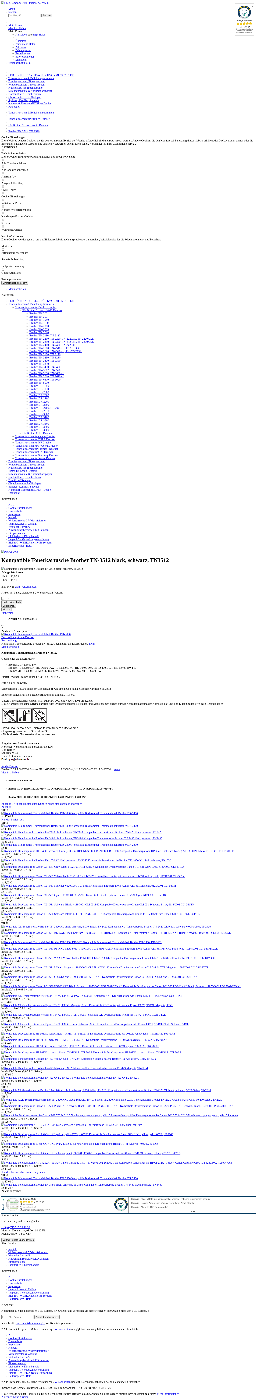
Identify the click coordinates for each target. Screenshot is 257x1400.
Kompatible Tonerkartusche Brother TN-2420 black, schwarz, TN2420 (123, 832)
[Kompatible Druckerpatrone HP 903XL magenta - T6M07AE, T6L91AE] (43, 1039)
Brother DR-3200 (39, 420)
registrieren (39, 34)
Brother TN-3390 (39, 363)
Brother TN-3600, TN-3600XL (46, 373)
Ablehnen (7, 1396)
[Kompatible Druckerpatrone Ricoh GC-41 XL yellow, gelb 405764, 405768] (45, 1134)
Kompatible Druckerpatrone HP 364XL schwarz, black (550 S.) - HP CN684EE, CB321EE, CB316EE (176, 851)
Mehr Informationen (168, 1393)
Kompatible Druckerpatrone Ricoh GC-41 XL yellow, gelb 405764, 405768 (131, 1134)
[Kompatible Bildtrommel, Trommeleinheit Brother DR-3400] (36, 634)
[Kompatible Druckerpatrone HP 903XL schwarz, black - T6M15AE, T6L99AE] (47, 1052)
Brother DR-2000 (39, 392)
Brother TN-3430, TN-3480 (44, 366)
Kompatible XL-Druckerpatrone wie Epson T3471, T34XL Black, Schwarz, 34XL (143, 1024)
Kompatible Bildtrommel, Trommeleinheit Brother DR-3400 (104, 813)
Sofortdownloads (24, 56)
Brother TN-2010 (39, 332)
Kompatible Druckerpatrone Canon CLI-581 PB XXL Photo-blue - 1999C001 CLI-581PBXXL (164, 948)
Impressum (14, 514)
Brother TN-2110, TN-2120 (44, 335)
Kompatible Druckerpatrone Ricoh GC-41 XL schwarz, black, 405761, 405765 (136, 1153)
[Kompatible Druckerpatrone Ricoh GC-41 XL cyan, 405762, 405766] (41, 1143)
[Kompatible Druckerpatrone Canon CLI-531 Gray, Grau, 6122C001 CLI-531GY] (48, 866)
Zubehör (7, 803)
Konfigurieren (20, 1396)
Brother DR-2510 (39, 411)
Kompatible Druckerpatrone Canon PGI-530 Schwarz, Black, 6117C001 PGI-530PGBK (152, 913)
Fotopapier (14, 492)
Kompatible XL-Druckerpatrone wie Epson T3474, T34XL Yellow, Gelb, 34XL (138, 995)
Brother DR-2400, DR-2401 (45, 407)
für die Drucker (25, 637)
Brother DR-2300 (39, 404)
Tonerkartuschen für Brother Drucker (35, 307)
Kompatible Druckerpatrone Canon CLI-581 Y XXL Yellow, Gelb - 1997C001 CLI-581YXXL (163, 958)
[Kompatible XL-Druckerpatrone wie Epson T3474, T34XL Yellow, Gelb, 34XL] (47, 995)
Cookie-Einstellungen (20, 507)
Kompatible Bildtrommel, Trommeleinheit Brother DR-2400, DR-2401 (122, 942)
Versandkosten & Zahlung (22, 523)
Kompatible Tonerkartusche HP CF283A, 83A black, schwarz (107, 1124)
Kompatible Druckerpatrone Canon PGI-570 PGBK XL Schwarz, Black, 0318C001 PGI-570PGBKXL (177, 1105)
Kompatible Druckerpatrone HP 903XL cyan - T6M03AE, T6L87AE (120, 1046)
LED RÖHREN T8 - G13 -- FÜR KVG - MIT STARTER (41, 300)
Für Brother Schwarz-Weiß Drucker (42, 310)
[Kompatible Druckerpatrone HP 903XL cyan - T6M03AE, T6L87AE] (41, 1046)
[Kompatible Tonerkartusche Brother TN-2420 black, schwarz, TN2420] (42, 832)
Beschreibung (9, 637)
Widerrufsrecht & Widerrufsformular (28, 520)
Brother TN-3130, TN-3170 (44, 354)
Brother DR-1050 (39, 385)
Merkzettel (21, 59)
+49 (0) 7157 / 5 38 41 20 (15, 1227)
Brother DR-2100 (39, 398)
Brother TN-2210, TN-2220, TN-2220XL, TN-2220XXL (61, 338)
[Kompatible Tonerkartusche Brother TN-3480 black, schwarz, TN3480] (42, 838)
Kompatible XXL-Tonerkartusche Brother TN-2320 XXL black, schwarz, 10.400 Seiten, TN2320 (167, 1099)
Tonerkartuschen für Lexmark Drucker (36, 448)
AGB (11, 504)
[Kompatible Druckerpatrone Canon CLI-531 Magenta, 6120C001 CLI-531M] (45, 885)
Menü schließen (17, 28)
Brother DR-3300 (39, 423)
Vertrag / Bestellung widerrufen (18, 1240)
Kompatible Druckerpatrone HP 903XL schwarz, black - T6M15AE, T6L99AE (137, 1052)
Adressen (20, 47)
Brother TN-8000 (39, 382)
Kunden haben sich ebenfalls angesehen (60, 803)
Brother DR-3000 (39, 414)
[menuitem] (132, 8)
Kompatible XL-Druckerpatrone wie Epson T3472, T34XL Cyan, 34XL (125, 1014)
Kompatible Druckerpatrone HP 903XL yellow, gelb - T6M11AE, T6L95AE (132, 1033)
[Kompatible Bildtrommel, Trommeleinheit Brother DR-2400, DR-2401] (42, 942)
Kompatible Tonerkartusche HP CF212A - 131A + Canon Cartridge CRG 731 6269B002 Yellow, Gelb (176, 1162)
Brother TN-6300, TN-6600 (44, 379)
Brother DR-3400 (39, 426)
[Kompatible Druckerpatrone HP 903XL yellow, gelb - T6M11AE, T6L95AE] (45, 1033)
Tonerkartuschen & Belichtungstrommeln (31, 304)
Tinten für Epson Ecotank (22, 470)
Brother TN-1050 (39, 319)
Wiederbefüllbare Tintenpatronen (26, 464)
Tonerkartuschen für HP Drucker (33, 442)
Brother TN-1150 (39, 322)
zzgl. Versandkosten (26, 586)
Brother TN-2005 (39, 329)
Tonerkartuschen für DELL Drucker (35, 439)
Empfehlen (7, 612)
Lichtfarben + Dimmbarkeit (23, 536)
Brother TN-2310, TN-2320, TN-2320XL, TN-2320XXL (61, 341)
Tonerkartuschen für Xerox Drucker (35, 458)
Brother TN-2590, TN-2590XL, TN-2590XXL (55, 351)
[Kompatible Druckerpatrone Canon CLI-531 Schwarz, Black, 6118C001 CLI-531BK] (50, 904)
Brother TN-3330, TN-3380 (44, 360)
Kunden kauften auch (25, 803)
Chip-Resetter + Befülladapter (24, 483)
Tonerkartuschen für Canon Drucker (35, 436)
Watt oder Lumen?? (19, 526)
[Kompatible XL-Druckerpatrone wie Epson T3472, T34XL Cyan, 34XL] (43, 1014)
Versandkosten (63, 1329)
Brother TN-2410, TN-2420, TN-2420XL (52, 344)
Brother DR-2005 (39, 395)
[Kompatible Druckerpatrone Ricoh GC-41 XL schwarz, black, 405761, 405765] (47, 1153)
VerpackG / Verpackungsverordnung (28, 539)
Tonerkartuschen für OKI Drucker (34, 451)
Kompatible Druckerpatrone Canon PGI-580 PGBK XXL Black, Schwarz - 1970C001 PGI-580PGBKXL (182, 986)
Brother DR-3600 (39, 429)
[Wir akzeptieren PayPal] (10, 551)
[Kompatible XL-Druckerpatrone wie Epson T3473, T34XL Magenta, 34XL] (45, 1005)
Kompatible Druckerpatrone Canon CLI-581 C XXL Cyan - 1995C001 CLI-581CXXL (150, 976)
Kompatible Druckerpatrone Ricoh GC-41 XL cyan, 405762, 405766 (119, 1143)
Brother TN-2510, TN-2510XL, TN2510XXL (55, 348)
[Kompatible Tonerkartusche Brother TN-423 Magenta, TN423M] (38, 1068)
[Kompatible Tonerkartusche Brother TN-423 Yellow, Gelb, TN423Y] (41, 1058)
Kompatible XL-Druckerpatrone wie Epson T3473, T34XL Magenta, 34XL (131, 1005)
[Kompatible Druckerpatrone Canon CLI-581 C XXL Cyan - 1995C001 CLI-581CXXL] (51, 976)
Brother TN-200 (38, 313)
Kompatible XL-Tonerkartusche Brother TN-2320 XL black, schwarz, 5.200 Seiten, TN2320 (159, 1090)
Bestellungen (22, 53)
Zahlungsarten (23, 50)
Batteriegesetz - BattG (20, 545)
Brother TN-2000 (39, 326)
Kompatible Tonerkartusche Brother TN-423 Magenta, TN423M (112, 1068)
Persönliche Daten (25, 43)
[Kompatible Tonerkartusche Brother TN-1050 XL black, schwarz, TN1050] (44, 860)
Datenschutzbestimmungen (30, 1323)
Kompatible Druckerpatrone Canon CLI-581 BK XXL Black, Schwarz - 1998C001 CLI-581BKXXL (174, 932)
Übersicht (20, 40)
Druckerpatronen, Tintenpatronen (26, 461)
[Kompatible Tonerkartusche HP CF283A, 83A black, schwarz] (37, 1124)
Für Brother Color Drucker (37, 433)
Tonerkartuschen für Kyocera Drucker (36, 445)
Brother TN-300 (38, 316)
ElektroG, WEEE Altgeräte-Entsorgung (30, 542)
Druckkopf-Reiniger (19, 480)
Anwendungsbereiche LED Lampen (28, 529)
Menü (11, 8)
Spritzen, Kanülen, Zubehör (23, 486)
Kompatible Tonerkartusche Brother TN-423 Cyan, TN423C (106, 1077)
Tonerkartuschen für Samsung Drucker (36, 455)
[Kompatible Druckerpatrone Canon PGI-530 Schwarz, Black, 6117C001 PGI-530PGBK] (52, 913)
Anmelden (21, 34)
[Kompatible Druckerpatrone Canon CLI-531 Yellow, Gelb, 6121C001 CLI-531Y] (48, 876)
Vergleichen (9, 606)
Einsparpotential (17, 533)
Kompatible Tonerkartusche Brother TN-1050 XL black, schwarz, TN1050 (129, 860)
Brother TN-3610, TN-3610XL (46, 376)
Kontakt (12, 517)
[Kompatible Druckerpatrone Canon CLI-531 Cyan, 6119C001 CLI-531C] (43, 895)
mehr (91, 643)
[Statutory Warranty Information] (2, 625)
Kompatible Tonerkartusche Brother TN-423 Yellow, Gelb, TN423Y (119, 1058)
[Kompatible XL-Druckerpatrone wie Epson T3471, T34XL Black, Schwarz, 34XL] (49, 1024)
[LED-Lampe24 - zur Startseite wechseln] (25, 2)
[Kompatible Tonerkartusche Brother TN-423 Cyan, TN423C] (36, 1077)
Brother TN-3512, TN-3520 (44, 370)
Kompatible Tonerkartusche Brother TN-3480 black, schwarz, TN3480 (123, 838)
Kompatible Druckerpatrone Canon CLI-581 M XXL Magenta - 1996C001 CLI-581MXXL (158, 967)
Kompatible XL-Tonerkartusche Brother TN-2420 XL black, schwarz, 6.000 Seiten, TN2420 (159, 926)
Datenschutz (15, 511)
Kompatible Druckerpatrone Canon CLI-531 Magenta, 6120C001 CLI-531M (133, 885)
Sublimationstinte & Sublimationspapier (30, 473)
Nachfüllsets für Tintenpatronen (25, 467)
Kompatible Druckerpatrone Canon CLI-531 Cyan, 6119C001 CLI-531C (126, 895)
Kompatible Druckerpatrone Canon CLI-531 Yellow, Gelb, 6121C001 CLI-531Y (140, 876)
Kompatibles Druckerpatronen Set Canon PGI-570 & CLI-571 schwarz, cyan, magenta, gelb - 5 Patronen (179, 1115)
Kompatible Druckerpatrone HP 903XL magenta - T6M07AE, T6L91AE (126, 1039)
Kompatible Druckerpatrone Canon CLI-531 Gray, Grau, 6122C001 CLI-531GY (140, 866)
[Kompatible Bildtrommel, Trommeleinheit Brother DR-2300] (36, 844)
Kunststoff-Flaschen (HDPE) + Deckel (29, 489)
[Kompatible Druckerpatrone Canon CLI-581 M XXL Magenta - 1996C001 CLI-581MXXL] (54, 967)
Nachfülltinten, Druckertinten (24, 477)
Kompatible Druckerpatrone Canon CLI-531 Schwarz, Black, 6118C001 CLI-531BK (147, 904)
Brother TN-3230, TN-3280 (44, 357)
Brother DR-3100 (39, 417)
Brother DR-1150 (39, 389)
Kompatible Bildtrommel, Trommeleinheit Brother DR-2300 (104, 844)
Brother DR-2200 (39, 401)
